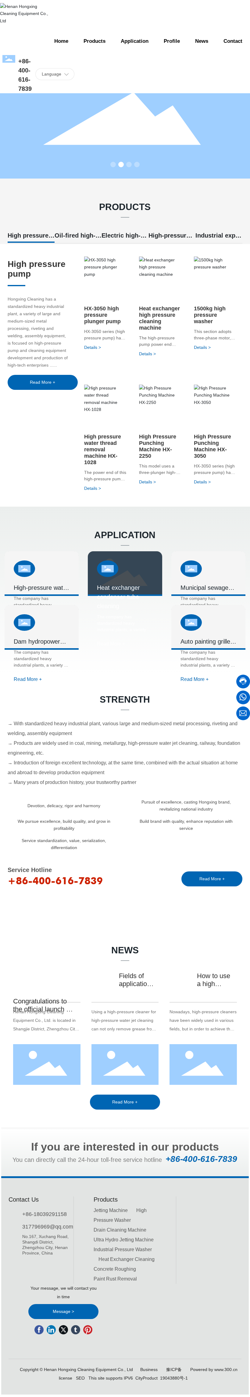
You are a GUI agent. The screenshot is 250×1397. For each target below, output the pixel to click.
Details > (92, 347)
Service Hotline (30, 870)
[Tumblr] (75, 1329)
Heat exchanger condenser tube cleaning (118, 596)
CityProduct (146, 1378)
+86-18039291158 (44, 1214)
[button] (113, 164)
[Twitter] (63, 1329)
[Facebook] (39, 1329)
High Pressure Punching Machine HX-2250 (157, 446)
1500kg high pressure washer (210, 314)
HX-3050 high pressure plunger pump (102, 314)
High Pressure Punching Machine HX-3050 (212, 446)
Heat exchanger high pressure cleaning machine (159, 318)
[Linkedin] (51, 1329)
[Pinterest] (87, 1329)
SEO (80, 1378)
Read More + (28, 679)
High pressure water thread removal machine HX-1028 (102, 449)
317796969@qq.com (47, 1227)
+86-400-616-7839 (55, 881)
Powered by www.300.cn (214, 1369)
